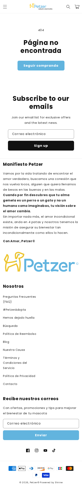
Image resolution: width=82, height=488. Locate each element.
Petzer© (34, 482)
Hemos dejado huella (18, 318)
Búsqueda (10, 326)
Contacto (10, 384)
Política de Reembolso (19, 334)
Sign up (41, 145)
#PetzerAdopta (14, 310)
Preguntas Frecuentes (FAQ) (19, 299)
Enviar (41, 435)
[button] (5, 6)
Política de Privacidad (19, 376)
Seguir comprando (41, 65)
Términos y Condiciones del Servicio (15, 363)
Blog (6, 342)
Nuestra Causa (14, 350)
